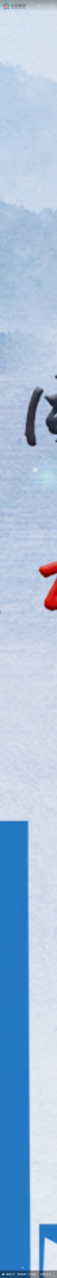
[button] (22, 1267)
